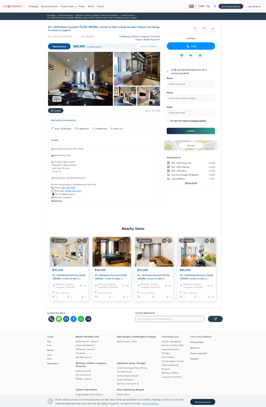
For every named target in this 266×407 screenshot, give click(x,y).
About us (194, 347)
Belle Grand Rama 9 (85, 345)
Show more (191, 182)
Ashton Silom (123, 394)
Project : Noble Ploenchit (148, 39)
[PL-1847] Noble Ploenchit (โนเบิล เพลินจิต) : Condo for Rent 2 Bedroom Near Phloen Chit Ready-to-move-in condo (69, 277)
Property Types (67, 6)
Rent (49, 345)
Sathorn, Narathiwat (86, 389)
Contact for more (56, 312)
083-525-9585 (68, 187)
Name (170, 78)
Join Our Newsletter (145, 312)
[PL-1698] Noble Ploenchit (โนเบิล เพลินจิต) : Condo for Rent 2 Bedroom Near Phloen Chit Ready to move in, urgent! (196, 277)
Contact (100, 6)
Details (54, 140)
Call (193, 46)
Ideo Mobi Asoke (84, 357)
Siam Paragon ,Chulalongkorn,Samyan (136, 336)
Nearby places (174, 157)
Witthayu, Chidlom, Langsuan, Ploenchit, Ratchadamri (97, 15)
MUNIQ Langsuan (84, 378)
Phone (170, 92)
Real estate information (63, 120)
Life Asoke (81, 353)
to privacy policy (197, 120)
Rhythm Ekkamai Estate (128, 375)
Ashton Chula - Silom (127, 341)
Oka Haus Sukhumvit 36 (128, 383)
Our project (52, 363)
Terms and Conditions (201, 336)
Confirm (191, 130)
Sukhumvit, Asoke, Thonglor (131, 363)
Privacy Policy (196, 342)
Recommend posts (49, 6)
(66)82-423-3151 (73, 190)
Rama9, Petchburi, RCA (87, 336)
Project (81, 6)
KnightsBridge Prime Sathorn (89, 394)
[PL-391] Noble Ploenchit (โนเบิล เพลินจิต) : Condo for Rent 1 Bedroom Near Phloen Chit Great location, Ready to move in (153, 277)
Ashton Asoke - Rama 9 (87, 341)
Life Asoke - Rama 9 (85, 349)
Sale (49, 341)
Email (169, 106)
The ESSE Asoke (124, 371)
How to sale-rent (198, 353)
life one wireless (83, 374)
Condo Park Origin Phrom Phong (132, 367)
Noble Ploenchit (128, 15)
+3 (88, 319)
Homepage (33, 6)
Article (91, 6)
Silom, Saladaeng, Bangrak (130, 389)
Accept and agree (179, 120)
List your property (231, 6)
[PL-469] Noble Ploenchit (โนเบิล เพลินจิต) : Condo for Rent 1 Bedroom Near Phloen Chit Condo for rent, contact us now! (112, 277)
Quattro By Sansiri (125, 379)
